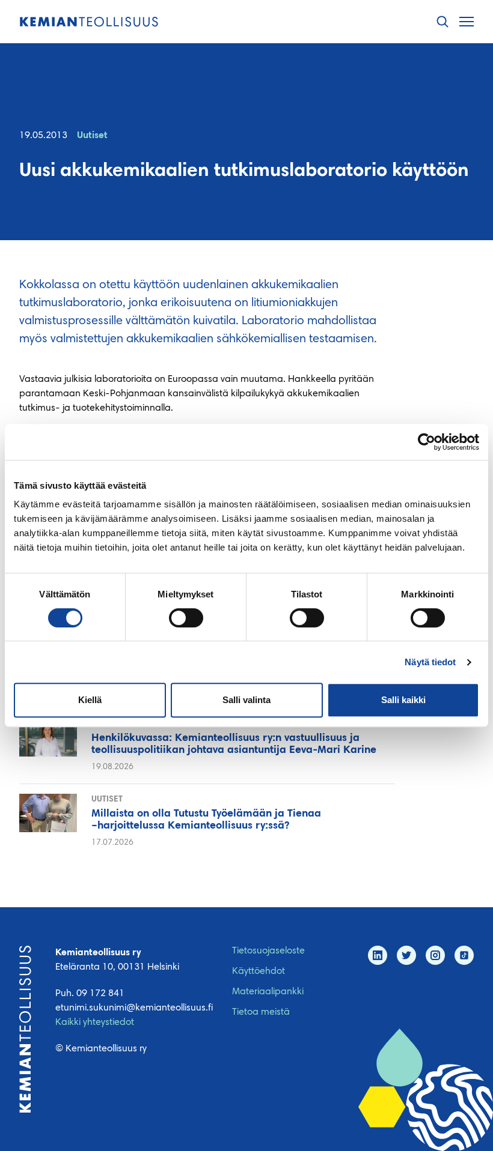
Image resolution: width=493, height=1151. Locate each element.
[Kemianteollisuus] (89, 22)
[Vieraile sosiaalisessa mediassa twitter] (406, 955)
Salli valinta (246, 700)
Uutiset (92, 135)
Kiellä (90, 700)
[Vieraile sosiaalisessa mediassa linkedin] (377, 955)
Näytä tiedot (430, 662)
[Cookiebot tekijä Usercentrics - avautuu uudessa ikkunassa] (426, 442)
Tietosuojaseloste (268, 951)
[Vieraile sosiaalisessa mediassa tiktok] (464, 955)
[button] (442, 21)
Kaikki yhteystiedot (94, 1022)
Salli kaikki (403, 700)
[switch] (186, 617)
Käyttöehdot (258, 971)
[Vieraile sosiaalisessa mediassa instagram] (435, 955)
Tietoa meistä (261, 1012)
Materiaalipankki (268, 992)
